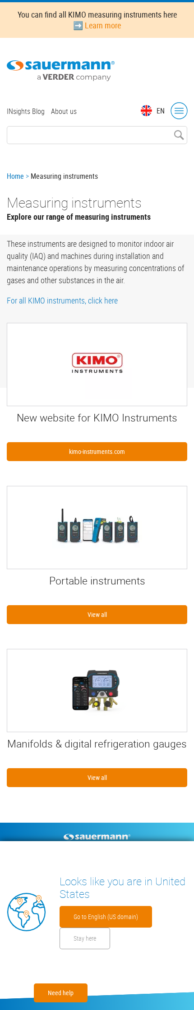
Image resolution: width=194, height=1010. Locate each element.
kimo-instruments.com (97, 451)
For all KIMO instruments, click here (62, 300)
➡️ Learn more (97, 25)
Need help (61, 992)
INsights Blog (26, 111)
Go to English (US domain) (106, 916)
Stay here (85, 938)
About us (64, 111)
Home (15, 176)
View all (97, 614)
